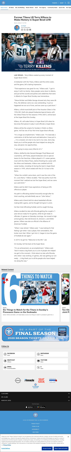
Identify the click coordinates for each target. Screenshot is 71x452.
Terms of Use (35, 426)
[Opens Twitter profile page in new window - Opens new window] (25, 30)
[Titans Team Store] (35, 386)
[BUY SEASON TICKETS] (36, 333)
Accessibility (35, 429)
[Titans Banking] (30, 380)
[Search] (65, 3)
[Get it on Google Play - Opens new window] (41, 408)
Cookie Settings (5, 448)
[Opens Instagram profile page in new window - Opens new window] (27, 30)
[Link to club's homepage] (3, 2)
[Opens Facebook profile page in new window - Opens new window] (22, 30)
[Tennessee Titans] (35, 415)
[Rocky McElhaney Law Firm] (53, 380)
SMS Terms (36, 432)
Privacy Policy (35, 423)
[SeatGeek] (41, 380)
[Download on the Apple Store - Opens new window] (29, 407)
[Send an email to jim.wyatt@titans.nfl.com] (30, 30)
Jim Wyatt (23, 25)
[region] (35, 443)
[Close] (68, 437)
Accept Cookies (47, 448)
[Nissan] (18, 380)
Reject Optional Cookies (61, 448)
